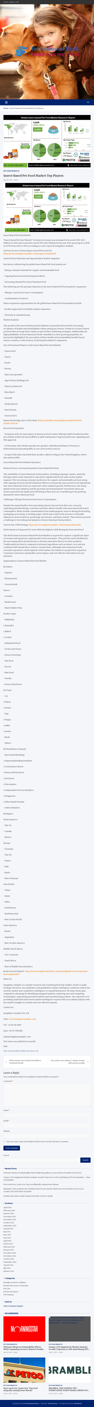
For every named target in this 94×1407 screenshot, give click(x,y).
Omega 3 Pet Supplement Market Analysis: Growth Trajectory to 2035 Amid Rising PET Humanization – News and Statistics (68, 1349)
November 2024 (9, 1256)
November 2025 (9, 1220)
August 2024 (8, 1265)
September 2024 (10, 1262)
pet (28, 1051)
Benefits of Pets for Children (14, 1282)
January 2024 (8, 1271)
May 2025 (7, 1238)
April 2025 (7, 1241)
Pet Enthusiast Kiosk (32, 1403)
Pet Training (8, 1295)
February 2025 (9, 1247)
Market (23, 1051)
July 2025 (6, 1232)
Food (9, 1051)
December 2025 (9, 1217)
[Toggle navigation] (6, 102)
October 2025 (8, 1223)
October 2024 (8, 1259)
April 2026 (7, 1207)
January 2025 (8, 1250)
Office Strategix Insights (13, 1306)
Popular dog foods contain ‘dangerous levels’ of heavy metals (28, 1196)
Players (32, 1051)
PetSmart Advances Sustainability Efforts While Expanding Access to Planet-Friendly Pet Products (42, 1173)
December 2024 (9, 1253)
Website (6, 1131)
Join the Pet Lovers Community (15, 1286)
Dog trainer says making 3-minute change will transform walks (68, 1061)
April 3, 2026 (53, 1393)
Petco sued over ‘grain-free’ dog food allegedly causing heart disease (31, 1184)
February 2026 (9, 1210)
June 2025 (7, 1235)
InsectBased (16, 1051)
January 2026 (8, 1213)
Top (37, 1051)
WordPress (78, 1403)
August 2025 (8, 1229)
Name (6, 1110)
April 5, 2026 (53, 1352)
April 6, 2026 (7, 1352)
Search (6, 1155)
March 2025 (8, 1244)
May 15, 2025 (7, 180)
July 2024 (7, 1268)
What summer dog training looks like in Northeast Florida (25, 1061)
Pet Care (6, 1289)
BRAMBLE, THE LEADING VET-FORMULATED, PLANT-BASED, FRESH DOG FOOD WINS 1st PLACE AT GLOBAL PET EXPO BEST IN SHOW (69, 1391)
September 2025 (9, 1226)
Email (6, 1121)
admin (16, 180)
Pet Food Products (11, 171)
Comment (8, 1081)
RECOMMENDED (11, 1313)
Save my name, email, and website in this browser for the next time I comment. (37, 1142)
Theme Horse (52, 1403)
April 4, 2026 (7, 1393)
